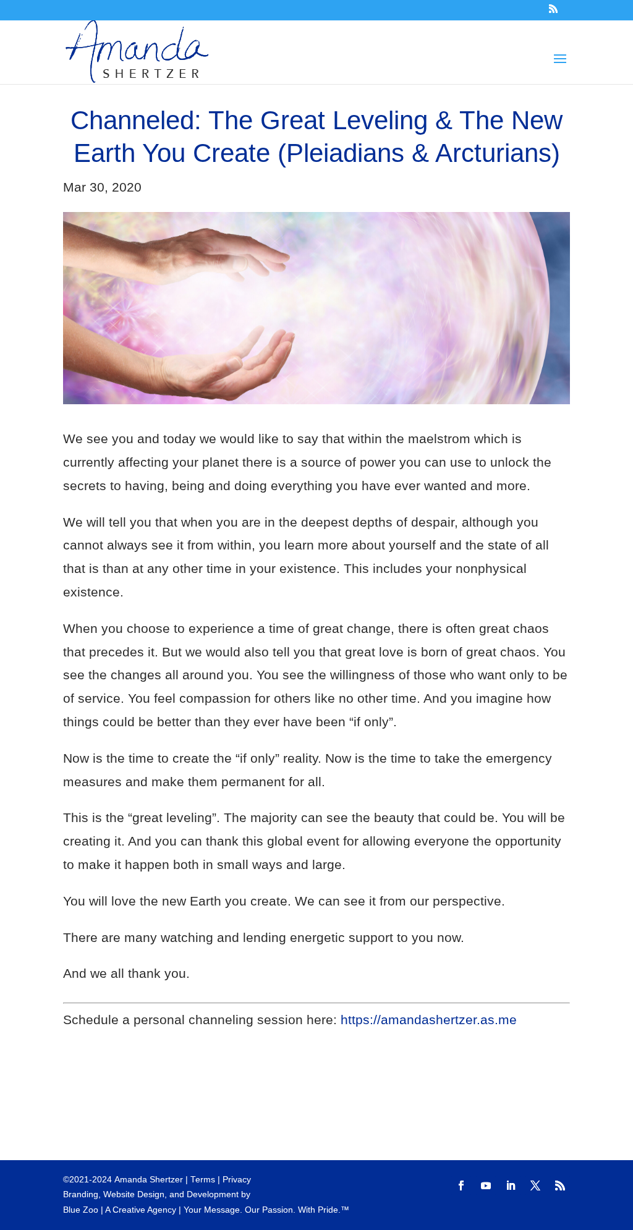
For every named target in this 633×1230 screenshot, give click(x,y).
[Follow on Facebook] (461, 1185)
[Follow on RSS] (560, 1185)
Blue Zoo (80, 1210)
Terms (202, 1179)
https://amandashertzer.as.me (429, 1019)
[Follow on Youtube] (486, 1185)
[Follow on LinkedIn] (510, 1185)
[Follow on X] (535, 1185)
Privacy (237, 1179)
